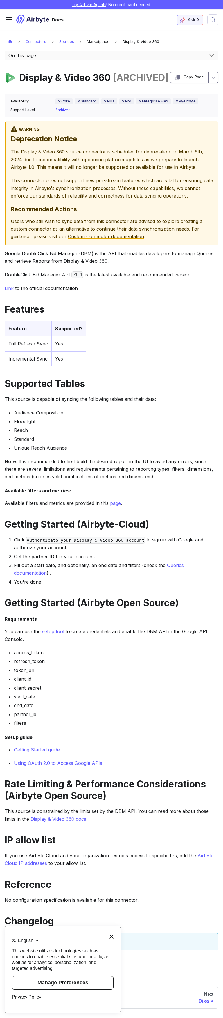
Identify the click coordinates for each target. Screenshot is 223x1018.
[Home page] (10, 41)
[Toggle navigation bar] (9, 19)
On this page (22, 55)
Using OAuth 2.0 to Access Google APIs (58, 763)
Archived (63, 110)
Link (9, 288)
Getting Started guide (37, 750)
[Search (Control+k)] (212, 19)
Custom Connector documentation (106, 236)
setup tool (53, 631)
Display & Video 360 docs (58, 819)
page (115, 503)
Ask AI (194, 19)
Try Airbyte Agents (89, 4)
